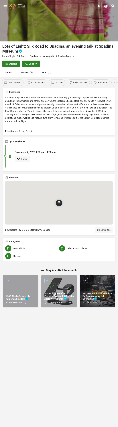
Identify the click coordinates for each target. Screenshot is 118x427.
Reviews (26, 72)
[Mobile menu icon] (5, 6)
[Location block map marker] (59, 203)
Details (8, 72)
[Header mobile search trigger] (113, 6)
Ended (24, 159)
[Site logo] (19, 6)
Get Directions (103, 230)
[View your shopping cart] (106, 6)
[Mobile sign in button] (99, 6)
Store (46, 72)
